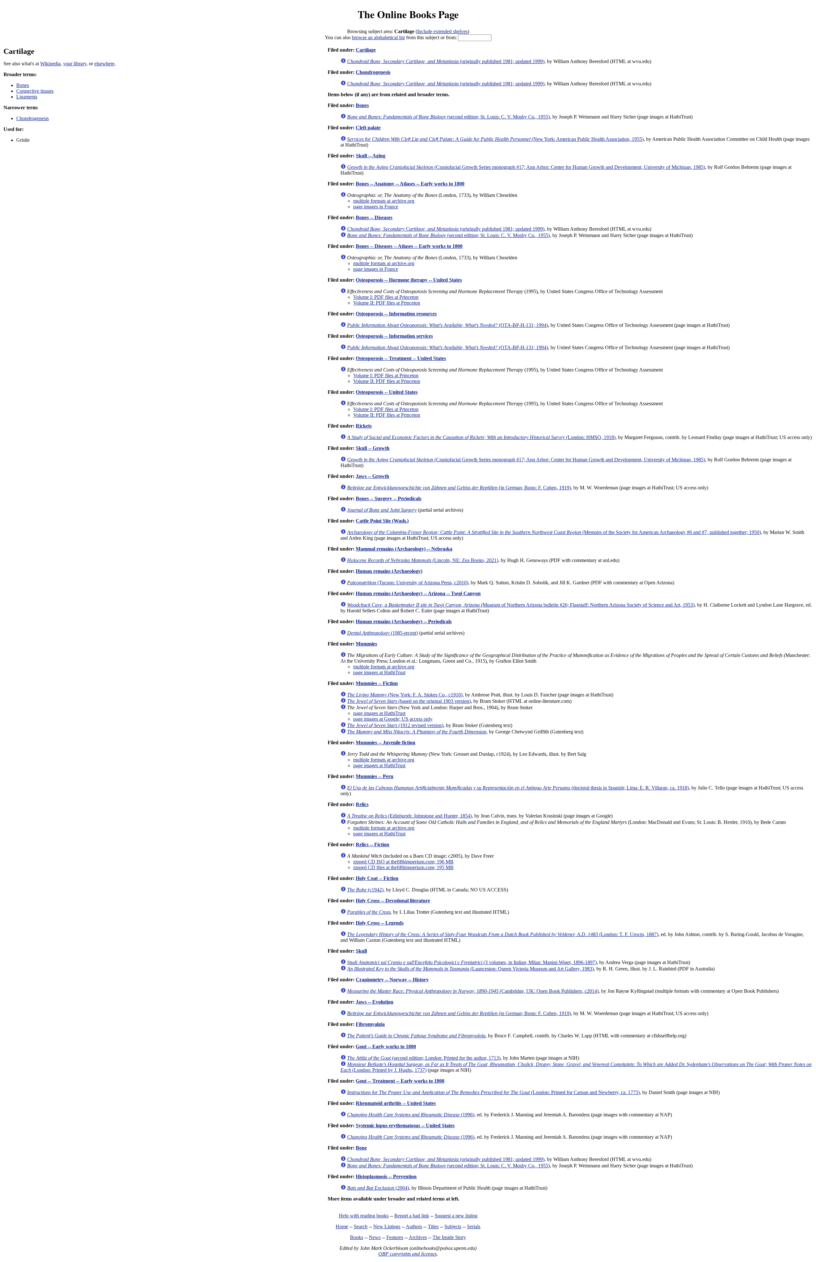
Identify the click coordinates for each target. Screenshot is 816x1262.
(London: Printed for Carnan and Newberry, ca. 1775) (493, 1092)
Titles (433, 1226)
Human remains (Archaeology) (389, 571)
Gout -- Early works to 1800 (386, 1046)
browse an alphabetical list (378, 37)
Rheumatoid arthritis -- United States (396, 1103)
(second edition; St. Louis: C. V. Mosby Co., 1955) (448, 116)
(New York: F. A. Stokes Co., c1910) (405, 694)
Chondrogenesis (32, 118)
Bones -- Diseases (374, 217)
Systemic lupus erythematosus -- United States (405, 1125)
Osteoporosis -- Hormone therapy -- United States (409, 280)
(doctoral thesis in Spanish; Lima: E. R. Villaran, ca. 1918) (518, 787)
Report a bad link (411, 1215)
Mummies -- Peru (374, 776)
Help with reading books (364, 1215)
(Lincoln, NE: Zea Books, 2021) (422, 560)
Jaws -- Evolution (374, 1002)
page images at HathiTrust (379, 672)
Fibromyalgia (370, 1024)
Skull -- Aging (370, 155)
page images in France (375, 206)
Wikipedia (50, 63)
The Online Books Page (408, 14)
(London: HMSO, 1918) (481, 437)
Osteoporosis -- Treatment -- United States (401, 358)
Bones (22, 85)
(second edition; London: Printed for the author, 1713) (423, 1058)
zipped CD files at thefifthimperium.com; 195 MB (403, 867)
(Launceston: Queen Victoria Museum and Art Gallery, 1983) (470, 968)
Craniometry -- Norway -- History (392, 979)
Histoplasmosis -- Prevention (386, 1176)
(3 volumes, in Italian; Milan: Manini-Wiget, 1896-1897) (472, 962)
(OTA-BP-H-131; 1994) (447, 325)
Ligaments (26, 96)
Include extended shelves (442, 31)
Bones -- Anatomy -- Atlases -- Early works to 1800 (410, 183)
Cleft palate (368, 127)
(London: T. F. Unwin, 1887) (502, 934)
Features (394, 1237)
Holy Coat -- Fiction (377, 878)
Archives (418, 1237)
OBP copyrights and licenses (407, 1254)
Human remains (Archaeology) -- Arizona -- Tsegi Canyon (418, 593)
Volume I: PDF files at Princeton (386, 297)
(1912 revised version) (395, 725)
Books (356, 1237)
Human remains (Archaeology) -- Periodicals (404, 621)
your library (74, 63)
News (375, 1237)
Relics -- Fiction (372, 844)
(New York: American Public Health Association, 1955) (495, 139)
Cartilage (366, 50)
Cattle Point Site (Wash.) (382, 520)
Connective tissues (35, 91)
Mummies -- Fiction (377, 683)
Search (361, 1226)
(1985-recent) (382, 633)
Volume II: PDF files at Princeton (386, 303)
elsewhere (104, 63)
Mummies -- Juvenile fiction (385, 742)
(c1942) (365, 889)
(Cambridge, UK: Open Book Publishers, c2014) (473, 991)
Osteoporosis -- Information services (394, 336)
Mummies (366, 643)
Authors (414, 1226)
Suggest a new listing (456, 1215)
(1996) (410, 1114)
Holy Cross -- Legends (380, 923)
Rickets (364, 426)
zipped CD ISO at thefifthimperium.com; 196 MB (403, 861)
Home (342, 1226)
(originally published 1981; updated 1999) (445, 61)
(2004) (378, 1188)
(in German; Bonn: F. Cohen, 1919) (459, 487)
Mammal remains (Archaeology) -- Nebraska (404, 549)
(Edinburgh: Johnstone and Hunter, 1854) (409, 815)
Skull (361, 951)
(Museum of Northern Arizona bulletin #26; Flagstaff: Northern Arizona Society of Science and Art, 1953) (521, 605)
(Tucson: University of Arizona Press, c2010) (407, 582)
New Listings (386, 1226)
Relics (362, 804)
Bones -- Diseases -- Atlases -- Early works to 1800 (409, 246)
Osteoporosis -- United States (387, 392)
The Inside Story (449, 1237)
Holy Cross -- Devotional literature (393, 900)
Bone (361, 1147)
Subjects (452, 1226)
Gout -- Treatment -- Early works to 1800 (400, 1081)
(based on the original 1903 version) (409, 701)
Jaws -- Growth (372, 476)
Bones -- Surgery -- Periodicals (388, 498)
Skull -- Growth (373, 448)
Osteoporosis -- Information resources (396, 313)
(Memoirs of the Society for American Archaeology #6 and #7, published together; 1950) (554, 532)
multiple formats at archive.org (383, 201)
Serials (473, 1226)
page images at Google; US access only (393, 719)
